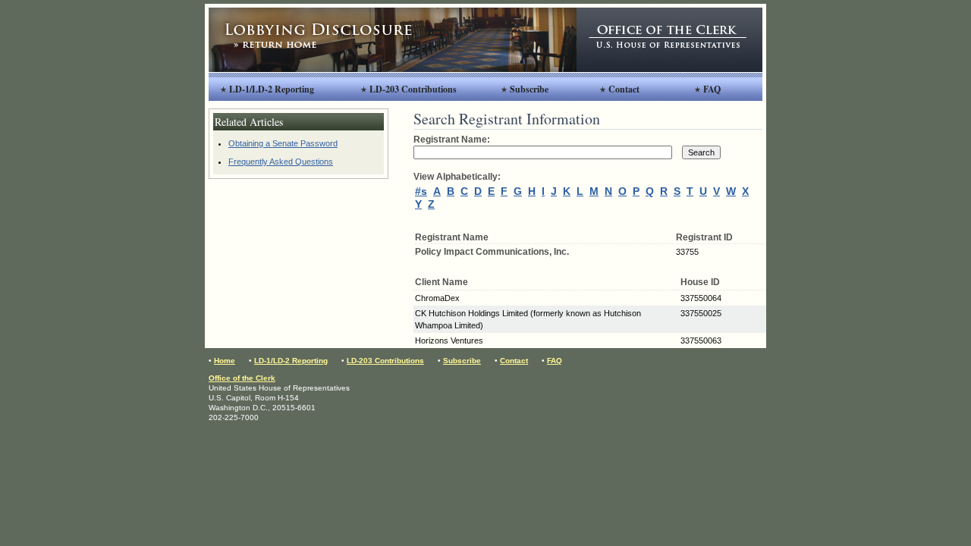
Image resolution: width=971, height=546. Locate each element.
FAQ (712, 89)
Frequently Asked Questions (280, 161)
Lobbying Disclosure (393, 40)
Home (224, 360)
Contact (623, 89)
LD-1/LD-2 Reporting (271, 89)
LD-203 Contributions (413, 89)
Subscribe (529, 89)
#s (421, 191)
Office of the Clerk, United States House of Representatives (669, 40)
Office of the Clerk (242, 378)
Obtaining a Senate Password (283, 143)
